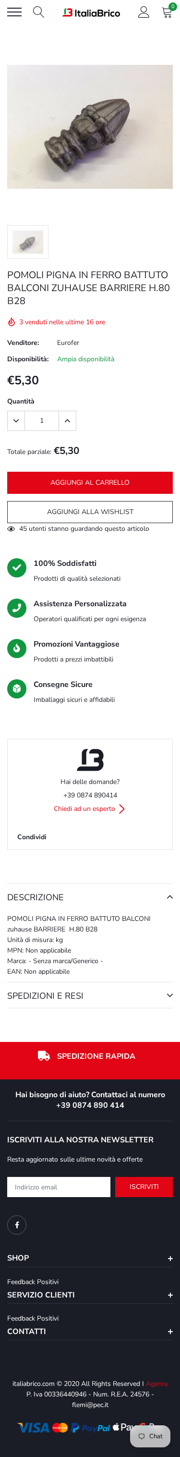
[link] (16, 1225)
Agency (157, 1383)
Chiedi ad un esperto (85, 808)
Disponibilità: (27, 359)
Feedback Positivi (33, 1281)
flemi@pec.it (90, 1404)
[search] (39, 12)
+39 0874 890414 (90, 795)
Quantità (21, 401)
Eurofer (68, 342)
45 (23, 528)
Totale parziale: (29, 451)
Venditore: (23, 342)
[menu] (14, 12)
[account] (144, 11)
